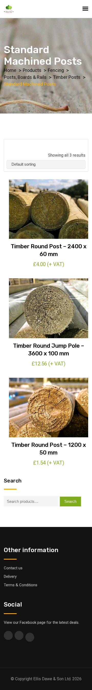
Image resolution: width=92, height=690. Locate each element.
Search (70, 501)
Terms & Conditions (20, 585)
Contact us (13, 568)
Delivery (10, 576)
